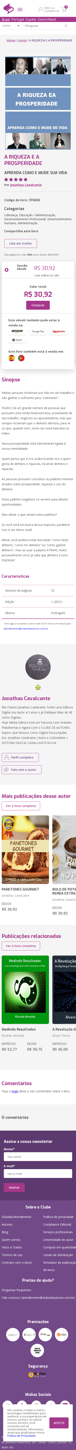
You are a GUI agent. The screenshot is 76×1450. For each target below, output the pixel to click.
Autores (7, 1224)
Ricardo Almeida (13, 1036)
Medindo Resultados (19, 1029)
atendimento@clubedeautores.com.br (26, 628)
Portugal (17, 19)
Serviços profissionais (58, 1232)
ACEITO (59, 1423)
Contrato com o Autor (17, 1262)
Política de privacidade (58, 1217)
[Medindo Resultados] (25, 989)
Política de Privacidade (21, 1436)
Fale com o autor (23, 770)
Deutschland (47, 19)
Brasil (6, 19)
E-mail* (9, 1166)
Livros (22, 40)
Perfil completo (22, 757)
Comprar (38, 305)
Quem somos (11, 1240)
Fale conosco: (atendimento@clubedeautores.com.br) (38, 1298)
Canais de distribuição (58, 1255)
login (15, 1091)
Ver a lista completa (21, 806)
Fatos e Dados (12, 1247)
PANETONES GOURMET (20, 889)
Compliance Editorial (57, 1224)
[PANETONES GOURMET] (25, 849)
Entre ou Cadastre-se (52, 9)
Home (11, 40)
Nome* (9, 1149)
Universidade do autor (58, 1240)
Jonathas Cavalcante (26, 185)
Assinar (14, 1187)
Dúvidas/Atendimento (16, 1217)
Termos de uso (12, 1255)
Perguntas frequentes (16, 1290)
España (31, 19)
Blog (5, 1232)
